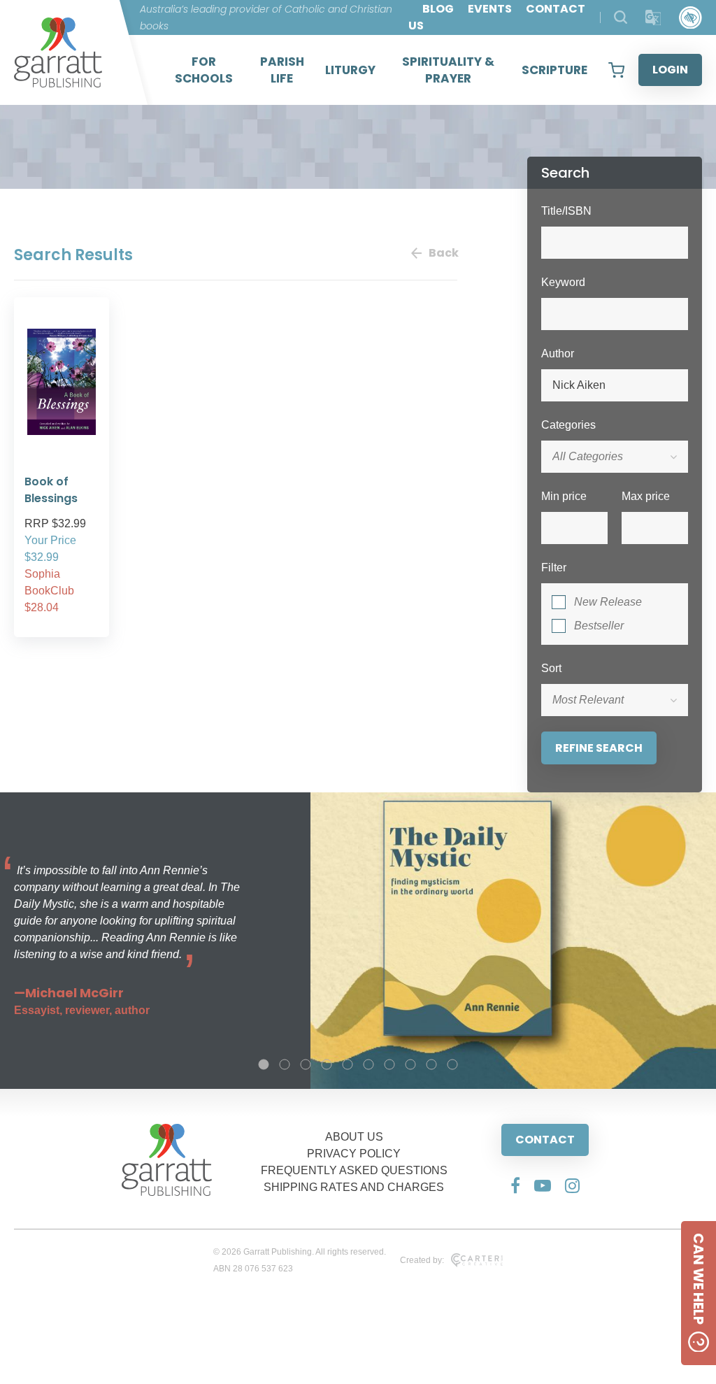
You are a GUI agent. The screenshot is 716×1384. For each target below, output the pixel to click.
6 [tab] (368, 1064)
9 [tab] (431, 1064)
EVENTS (490, 9)
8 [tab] (410, 1064)
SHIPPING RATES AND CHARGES (354, 1187)
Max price (646, 496)
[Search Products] (620, 17)
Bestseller (599, 626)
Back (443, 253)
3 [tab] (306, 1064)
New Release (608, 602)
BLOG (438, 9)
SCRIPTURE (554, 70)
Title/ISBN (566, 211)
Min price (564, 496)
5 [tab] (348, 1064)
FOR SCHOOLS (204, 70)
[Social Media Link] (515, 1185)
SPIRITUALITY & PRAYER (448, 70)
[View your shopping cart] (616, 70)
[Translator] (653, 18)
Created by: (422, 1260)
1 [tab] (264, 1064)
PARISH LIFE (282, 70)
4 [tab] (327, 1064)
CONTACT (545, 1140)
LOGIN (670, 70)
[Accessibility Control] (690, 17)
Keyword (563, 282)
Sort (551, 668)
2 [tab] (285, 1064)
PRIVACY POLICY (354, 1154)
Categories (568, 425)
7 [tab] (389, 1064)
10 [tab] (452, 1064)
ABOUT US (354, 1137)
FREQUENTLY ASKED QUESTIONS (354, 1170)
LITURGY (350, 70)
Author (557, 353)
